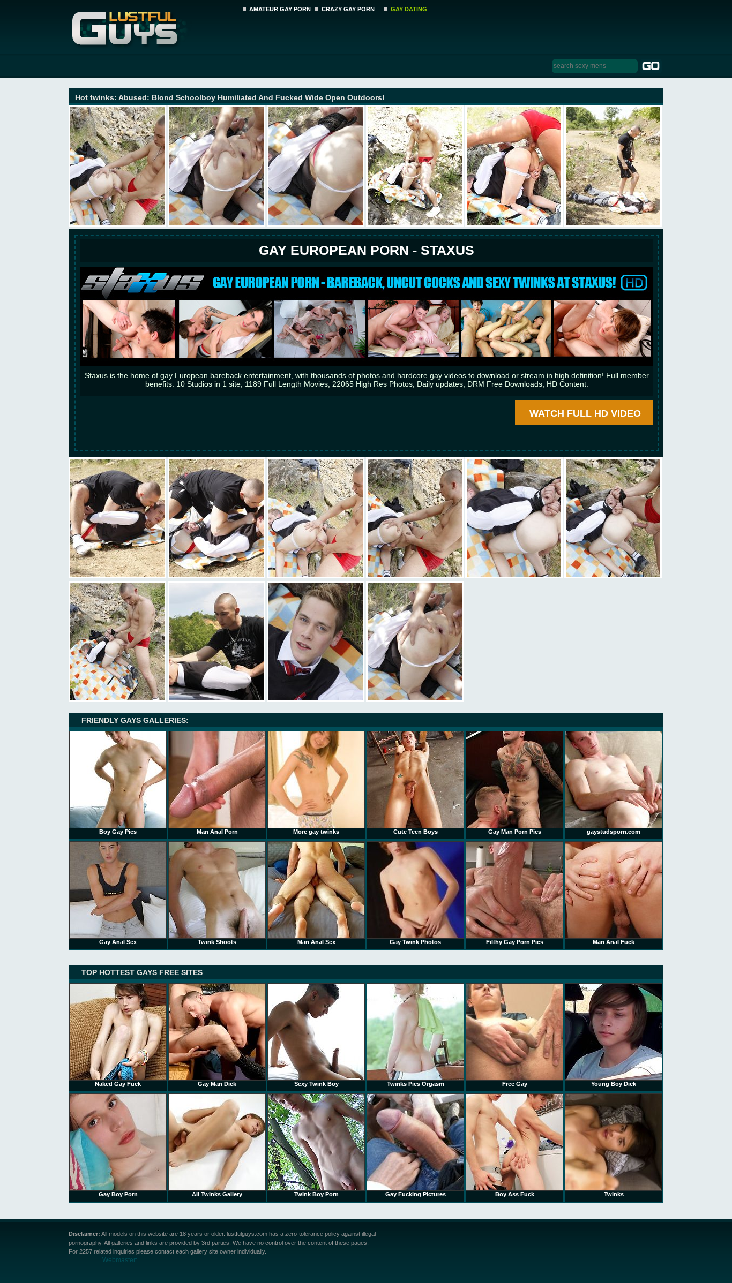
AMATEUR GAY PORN (280, 9)
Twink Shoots (217, 942)
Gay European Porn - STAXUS (366, 250)
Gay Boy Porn (118, 1194)
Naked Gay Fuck (118, 1084)
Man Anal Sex (316, 942)
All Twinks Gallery (217, 1194)
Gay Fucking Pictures (415, 1194)
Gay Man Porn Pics (514, 831)
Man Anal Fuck (613, 942)
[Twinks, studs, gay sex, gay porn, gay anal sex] (152, 25)
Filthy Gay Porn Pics (514, 942)
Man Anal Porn (217, 831)
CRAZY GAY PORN (348, 9)
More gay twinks (316, 831)
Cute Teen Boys (415, 831)
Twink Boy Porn (316, 1194)
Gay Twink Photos (415, 942)
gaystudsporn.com (613, 831)
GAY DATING (409, 9)
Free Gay (514, 1084)
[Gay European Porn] (366, 363)
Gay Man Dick (217, 1084)
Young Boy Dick (613, 1084)
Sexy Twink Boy (316, 1084)
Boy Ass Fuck (514, 1194)
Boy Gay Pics (118, 831)
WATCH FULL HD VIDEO (585, 413)
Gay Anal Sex (118, 942)
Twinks (614, 1194)
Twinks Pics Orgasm (415, 1084)
